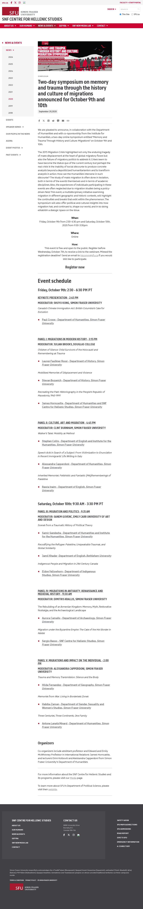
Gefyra (62, 25)
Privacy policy (30, 880)
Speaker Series (13, 127)
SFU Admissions (124, 829)
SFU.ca (137, 14)
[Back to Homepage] (20, 11)
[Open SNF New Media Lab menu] (93, 25)
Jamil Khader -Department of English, (76, 555)
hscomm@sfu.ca (89, 255)
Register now (75, 267)
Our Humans (26, 25)
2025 (10, 64)
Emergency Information (128, 842)
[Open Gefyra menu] (68, 25)
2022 (10, 85)
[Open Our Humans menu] (34, 25)
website (52, 789)
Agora (9, 141)
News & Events (45, 25)
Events (9, 120)
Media (73, 777)
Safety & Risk (123, 820)
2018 (10, 113)
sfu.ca (5, 3)
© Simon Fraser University (47, 880)
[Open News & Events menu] (55, 25)
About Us (9, 25)
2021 (10, 92)
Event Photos (13, 148)
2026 (10, 57)
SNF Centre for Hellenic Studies (32, 19)
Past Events (12, 155)
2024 (10, 71)
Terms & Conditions (17, 880)
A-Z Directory (123, 846)
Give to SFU (122, 837)
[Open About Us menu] (15, 25)
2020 (10, 99)
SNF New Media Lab (81, 25)
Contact (101, 25)
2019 (10, 106)
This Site (125, 14)
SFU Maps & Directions (127, 824)
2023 (10, 78)
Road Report (123, 833)
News (8, 50)
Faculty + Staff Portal (130, 2)
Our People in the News (18, 134)
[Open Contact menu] (107, 25)
